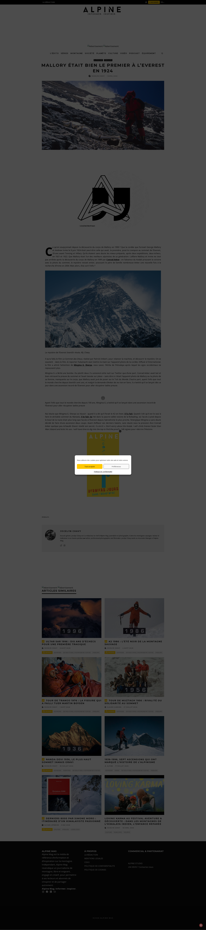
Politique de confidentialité (103, 472)
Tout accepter (89, 466)
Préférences (116, 466)
